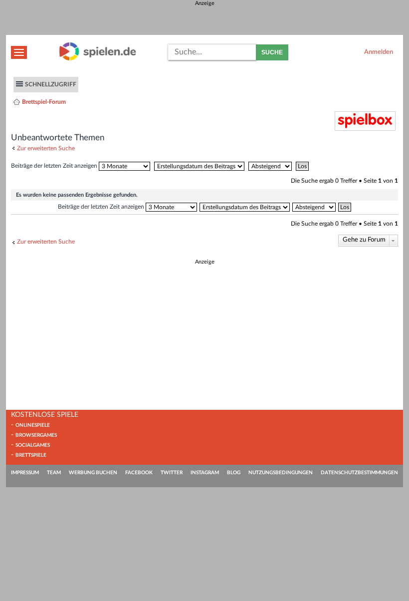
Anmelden (378, 51)
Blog (233, 472)
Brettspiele (30, 455)
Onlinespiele (32, 425)
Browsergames (36, 435)
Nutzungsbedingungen (280, 472)
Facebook (139, 472)
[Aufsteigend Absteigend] (271, 166)
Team (54, 472)
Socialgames (32, 445)
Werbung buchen (93, 472)
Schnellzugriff (50, 84)
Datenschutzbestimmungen (359, 472)
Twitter (172, 472)
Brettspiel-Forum (44, 102)
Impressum (25, 472)
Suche (272, 52)
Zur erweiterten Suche (46, 148)
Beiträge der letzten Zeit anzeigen (55, 166)
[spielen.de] (98, 58)
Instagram (205, 472)
